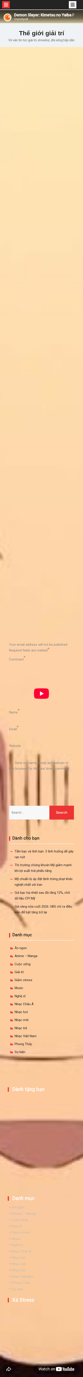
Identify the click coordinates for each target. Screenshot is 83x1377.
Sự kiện (20, 1052)
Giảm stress (23, 980)
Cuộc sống (23, 964)
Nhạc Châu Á (24, 1004)
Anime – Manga (26, 956)
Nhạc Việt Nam (26, 1036)
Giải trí (19, 972)
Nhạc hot (21, 1012)
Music (19, 988)
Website (15, 746)
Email (13, 729)
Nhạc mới (22, 1020)
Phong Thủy (23, 1044)
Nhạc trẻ (21, 1028)
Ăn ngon (21, 948)
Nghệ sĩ (20, 996)
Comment (16, 659)
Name (13, 712)
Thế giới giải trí (41, 33)
